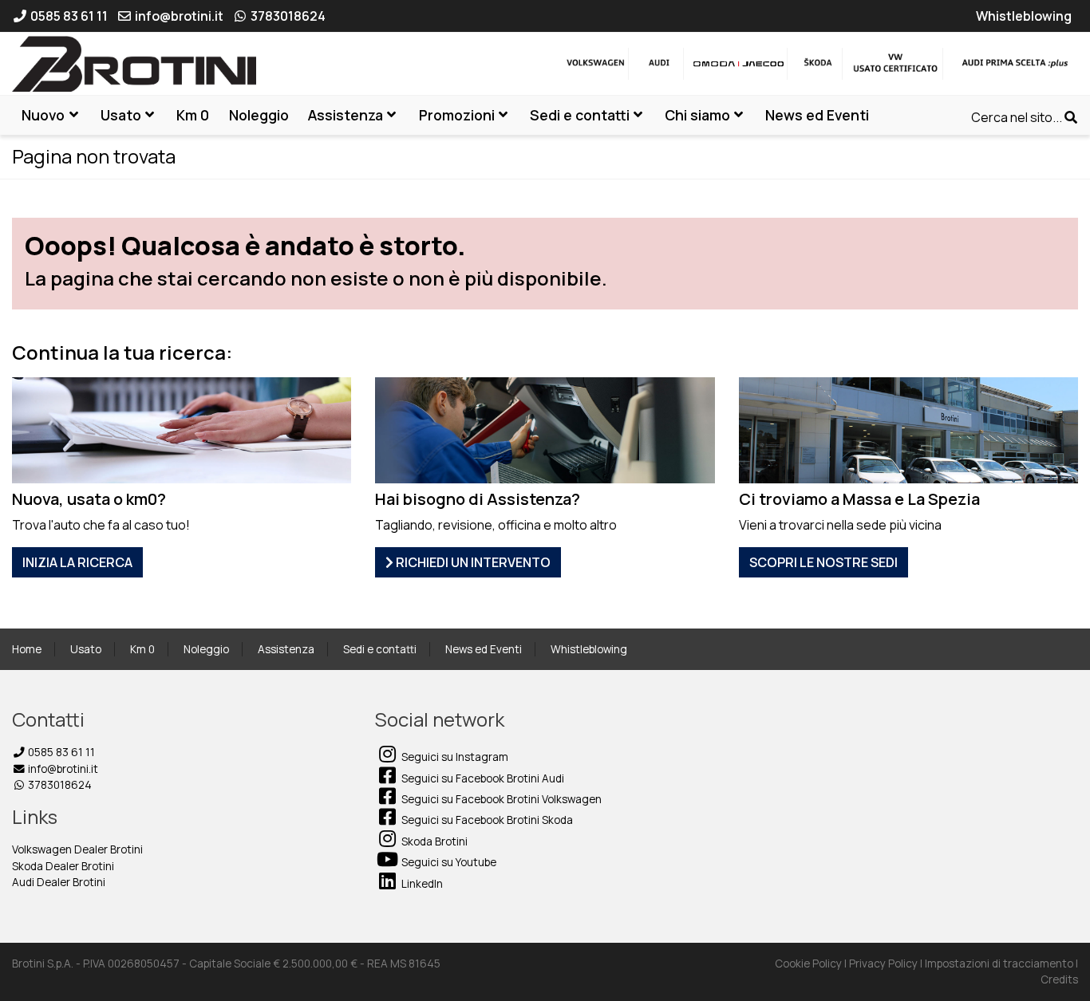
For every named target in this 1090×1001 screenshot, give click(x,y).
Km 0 (142, 649)
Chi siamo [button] (697, 114)
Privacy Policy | (887, 963)
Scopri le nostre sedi (823, 562)
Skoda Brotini (433, 841)
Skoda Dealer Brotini (63, 866)
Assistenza (286, 649)
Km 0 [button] (192, 114)
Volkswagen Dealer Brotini (77, 849)
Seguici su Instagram (453, 757)
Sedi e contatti (380, 649)
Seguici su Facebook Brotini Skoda (486, 820)
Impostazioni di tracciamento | (1001, 963)
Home (26, 649)
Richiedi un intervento (472, 562)
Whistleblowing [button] (1024, 16)
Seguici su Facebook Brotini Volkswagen (500, 799)
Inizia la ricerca (77, 562)
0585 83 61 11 (60, 752)
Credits (1059, 979)
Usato (85, 649)
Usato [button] (121, 114)
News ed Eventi (483, 649)
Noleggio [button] (259, 114)
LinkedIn (421, 884)
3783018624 (59, 785)
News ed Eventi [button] (817, 114)
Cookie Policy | (812, 963)
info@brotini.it (62, 769)
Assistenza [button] (345, 114)
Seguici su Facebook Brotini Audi (481, 778)
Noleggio (206, 649)
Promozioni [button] (457, 114)
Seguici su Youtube (447, 862)
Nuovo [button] (43, 114)
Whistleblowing (589, 649)
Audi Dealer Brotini (58, 882)
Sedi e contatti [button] (580, 114)
